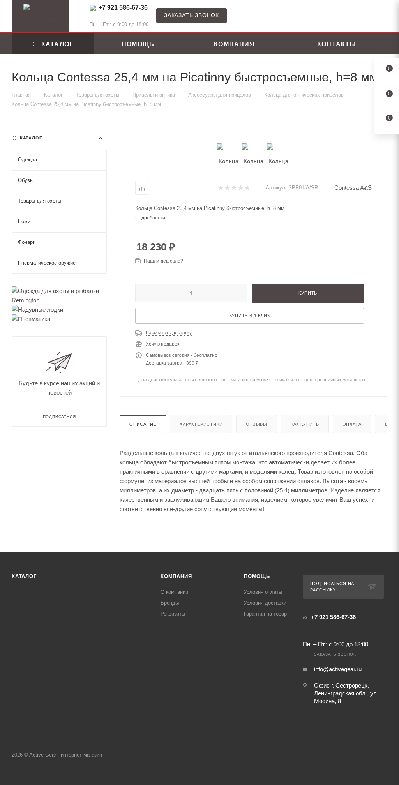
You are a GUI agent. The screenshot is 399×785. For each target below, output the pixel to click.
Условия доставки (265, 603)
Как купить (305, 424)
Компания (176, 576)
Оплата (352, 424)
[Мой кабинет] (383, 17)
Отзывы (256, 424)
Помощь (257, 576)
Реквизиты (173, 614)
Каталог (24, 576)
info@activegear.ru (338, 669)
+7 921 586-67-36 (123, 7)
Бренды (170, 603)
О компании (174, 592)
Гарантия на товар (265, 614)
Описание (142, 424)
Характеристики (201, 424)
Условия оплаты (263, 592)
